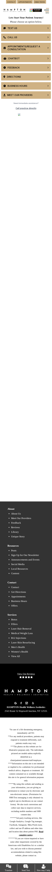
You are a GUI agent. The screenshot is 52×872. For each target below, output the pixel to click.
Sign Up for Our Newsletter (25, 555)
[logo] (14, 12)
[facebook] (21, 702)
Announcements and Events (25, 559)
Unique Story (18, 536)
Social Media (18, 564)
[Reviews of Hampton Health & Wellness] (36, 10)
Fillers (14, 624)
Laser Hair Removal (21, 628)
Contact (15, 587)
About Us (16, 513)
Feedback (16, 522)
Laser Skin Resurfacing (23, 642)
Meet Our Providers (21, 518)
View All (15, 656)
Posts (13, 550)
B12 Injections (18, 638)
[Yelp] (33, 702)
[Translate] (8, 866)
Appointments (18, 596)
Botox (14, 619)
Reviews (15, 527)
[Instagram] (27, 702)
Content (15, 573)
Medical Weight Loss (22, 633)
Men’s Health (18, 647)
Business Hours (19, 601)
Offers (14, 605)
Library (15, 532)
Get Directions (18, 592)
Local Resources (19, 568)
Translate (8, 870)
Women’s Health (19, 651)
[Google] (16, 702)
